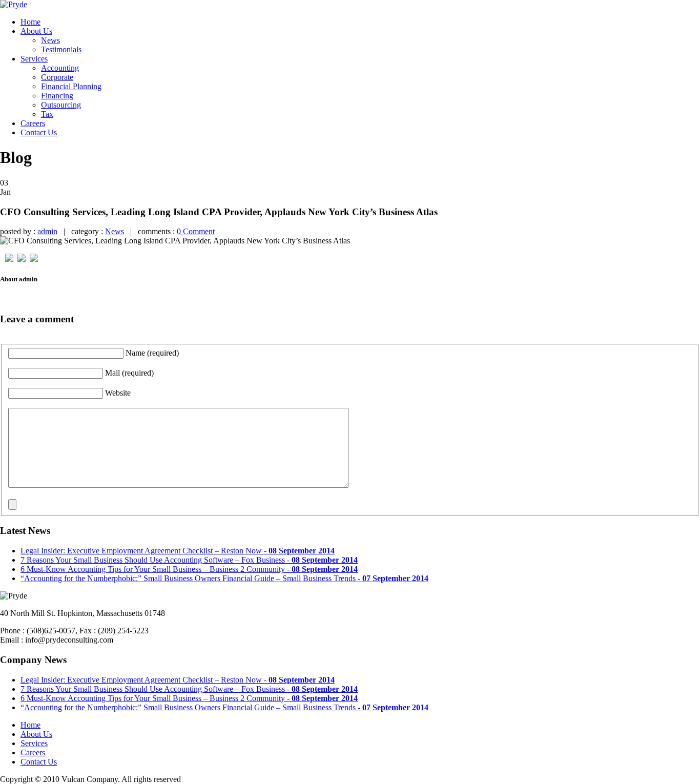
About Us (36, 31)
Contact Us (38, 132)
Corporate (57, 77)
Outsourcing (61, 104)
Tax (47, 114)
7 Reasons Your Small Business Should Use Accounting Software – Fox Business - (189, 559)
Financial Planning (71, 86)
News (50, 40)
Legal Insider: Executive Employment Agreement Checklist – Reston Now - (177, 550)
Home (30, 21)
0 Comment (196, 231)
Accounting (60, 68)
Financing (57, 95)
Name (152, 352)
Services (34, 58)
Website (118, 392)
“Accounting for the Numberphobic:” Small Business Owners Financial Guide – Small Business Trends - (224, 578)
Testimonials (61, 49)
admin (47, 231)
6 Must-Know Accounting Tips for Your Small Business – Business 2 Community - (189, 569)
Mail (129, 372)
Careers (32, 123)
